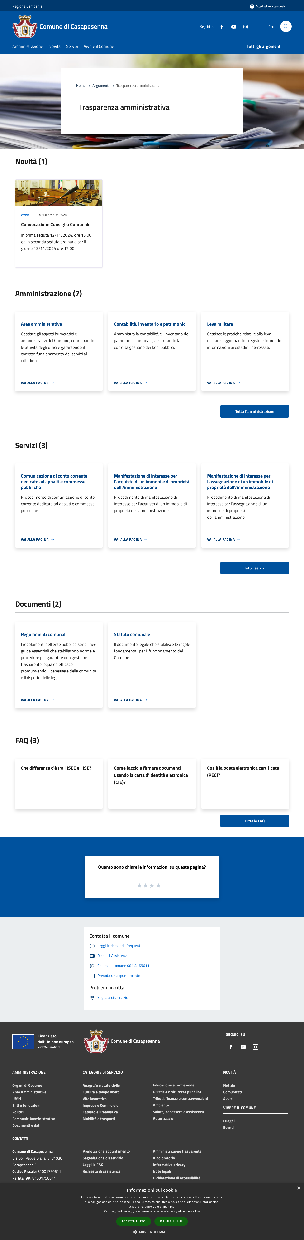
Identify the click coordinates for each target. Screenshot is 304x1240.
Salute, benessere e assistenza (178, 1112)
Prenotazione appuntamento (106, 1151)
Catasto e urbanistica (100, 1112)
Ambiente (161, 1105)
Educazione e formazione (173, 1085)
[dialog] (152, 1211)
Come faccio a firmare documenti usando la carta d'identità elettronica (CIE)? (151, 775)
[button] (152, 1232)
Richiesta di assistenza (101, 1171)
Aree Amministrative (29, 1092)
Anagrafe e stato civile (101, 1085)
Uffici (16, 1098)
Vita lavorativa (95, 1098)
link (197, 1211)
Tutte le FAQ (255, 821)
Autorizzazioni (164, 1118)
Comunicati (232, 1092)
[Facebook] (220, 26)
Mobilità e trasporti (99, 1118)
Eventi (228, 1127)
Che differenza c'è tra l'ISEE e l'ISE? (56, 768)
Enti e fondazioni (26, 1105)
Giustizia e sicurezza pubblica (177, 1092)
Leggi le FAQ (93, 1164)
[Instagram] (243, 26)
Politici (18, 1112)
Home (81, 85)
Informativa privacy (169, 1164)
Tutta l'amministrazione (254, 411)
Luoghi (229, 1121)
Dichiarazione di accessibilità (176, 1178)
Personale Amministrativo (33, 1118)
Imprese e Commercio (101, 1105)
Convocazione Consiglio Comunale (55, 224)
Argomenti (100, 85)
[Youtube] (232, 26)
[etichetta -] (159, 885)
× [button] (298, 1188)
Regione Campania (27, 6)
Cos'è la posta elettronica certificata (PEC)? (243, 771)
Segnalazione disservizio (103, 1158)
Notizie (229, 1085)
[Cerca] (286, 26)
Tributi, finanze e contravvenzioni (180, 1098)
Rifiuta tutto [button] (171, 1221)
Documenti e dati (26, 1125)
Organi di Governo (27, 1085)
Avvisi (26, 214)
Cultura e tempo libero (101, 1092)
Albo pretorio (164, 1158)
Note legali (162, 1171)
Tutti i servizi (254, 568)
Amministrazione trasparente (177, 1151)
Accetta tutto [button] (134, 1221)
